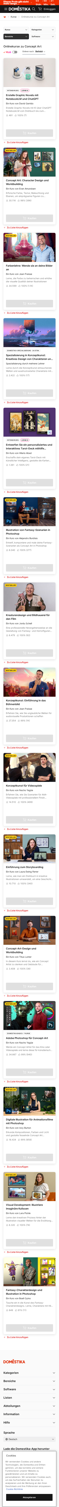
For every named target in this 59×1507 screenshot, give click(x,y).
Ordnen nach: (32, 51)
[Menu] (5, 9)
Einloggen (50, 9)
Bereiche (9, 1381)
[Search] (33, 9)
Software (9, 1389)
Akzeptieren (29, 1497)
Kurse (14, 16)
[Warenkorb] (39, 8)
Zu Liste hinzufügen (17, 142)
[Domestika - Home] (20, 9)
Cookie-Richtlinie (14, 1489)
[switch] (14, 52)
